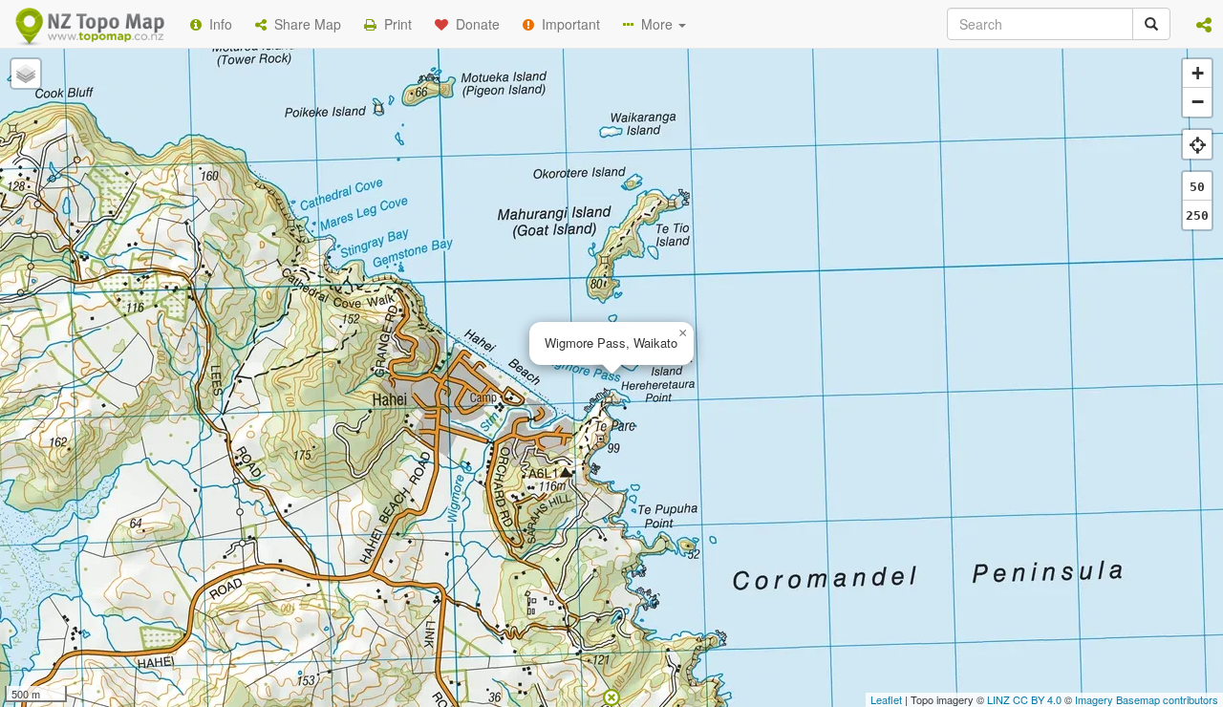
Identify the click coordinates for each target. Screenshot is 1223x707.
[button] (1204, 24)
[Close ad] (611, 695)
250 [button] (1197, 215)
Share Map (304, 23)
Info (217, 23)
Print (394, 23)
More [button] (654, 23)
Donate (474, 23)
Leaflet (886, 699)
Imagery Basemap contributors (1146, 699)
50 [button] (1197, 187)
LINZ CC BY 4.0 (1024, 699)
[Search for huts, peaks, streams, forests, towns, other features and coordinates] (1151, 24)
